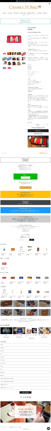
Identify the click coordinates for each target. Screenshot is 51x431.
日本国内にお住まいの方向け (38, 133)
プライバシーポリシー (4, 427)
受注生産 (1, 375)
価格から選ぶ (2, 372)
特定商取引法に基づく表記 (13, 427)
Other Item (2, 360)
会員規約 (19, 427)
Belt (1, 369)
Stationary (2, 347)
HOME (4, 13)
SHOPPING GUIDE (31, 13)
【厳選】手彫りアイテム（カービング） (7, 387)
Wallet (1, 344)
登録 (31, 239)
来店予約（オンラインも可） (25, 187)
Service (1, 366)
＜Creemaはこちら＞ (25, 230)
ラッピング (30, 122)
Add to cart (38, 130)
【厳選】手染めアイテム (4, 384)
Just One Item (2, 363)
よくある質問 (38, 13)
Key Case (2, 350)
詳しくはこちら (31, 338)
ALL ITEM (10, 13)
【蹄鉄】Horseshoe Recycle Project (6, 378)
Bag (1, 353)
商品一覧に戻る (25, 392)
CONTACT (45, 13)
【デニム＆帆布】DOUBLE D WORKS (7, 381)
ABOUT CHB (22, 13)
